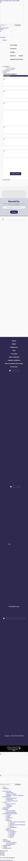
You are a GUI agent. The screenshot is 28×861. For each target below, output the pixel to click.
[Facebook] (7, 610)
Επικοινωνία (14, 367)
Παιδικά (8, 828)
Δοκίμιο (12, 52)
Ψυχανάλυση (9, 799)
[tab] (15, 74)
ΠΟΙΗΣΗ (21, 55)
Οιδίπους (11, 826)
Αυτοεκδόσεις (12, 831)
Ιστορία (8, 816)
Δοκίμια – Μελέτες (11, 803)
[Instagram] (12, 610)
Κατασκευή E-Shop (13, 749)
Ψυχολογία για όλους (11, 798)
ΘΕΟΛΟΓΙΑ (13, 55)
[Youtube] (16, 610)
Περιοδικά (8, 820)
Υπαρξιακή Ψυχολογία (12, 801)
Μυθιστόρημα (9, 792)
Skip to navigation (4, 0)
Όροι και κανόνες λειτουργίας (14, 363)
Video (14, 350)
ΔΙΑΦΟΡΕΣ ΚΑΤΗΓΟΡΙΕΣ (16, 59)
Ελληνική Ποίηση (10, 810)
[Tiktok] (21, 610)
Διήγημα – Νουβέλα (11, 794)
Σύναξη (11, 837)
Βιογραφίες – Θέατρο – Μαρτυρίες (14, 795)
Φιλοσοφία (9, 805)
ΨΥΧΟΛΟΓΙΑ (13, 48)
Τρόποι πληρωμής (14, 357)
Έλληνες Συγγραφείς (10, 68)
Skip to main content (14, 0)
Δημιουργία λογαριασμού (6, 860)
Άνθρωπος (12, 823)
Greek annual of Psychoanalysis (17, 822)
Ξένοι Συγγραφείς (10, 69)
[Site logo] (11, 23)
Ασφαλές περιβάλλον (14, 360)
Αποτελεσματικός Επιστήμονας (17, 824)
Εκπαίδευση (9, 817)
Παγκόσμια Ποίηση (11, 812)
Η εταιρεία (14, 354)
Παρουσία (11, 834)
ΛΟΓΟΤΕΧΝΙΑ (13, 45)
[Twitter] (14, 615)
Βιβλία (14, 344)
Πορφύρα (11, 835)
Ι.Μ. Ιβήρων (12, 833)
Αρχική (14, 341)
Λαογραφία (9, 806)
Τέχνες (8, 819)
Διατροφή (8, 815)
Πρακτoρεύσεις (10, 830)
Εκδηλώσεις (14, 347)
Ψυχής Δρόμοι (12, 827)
